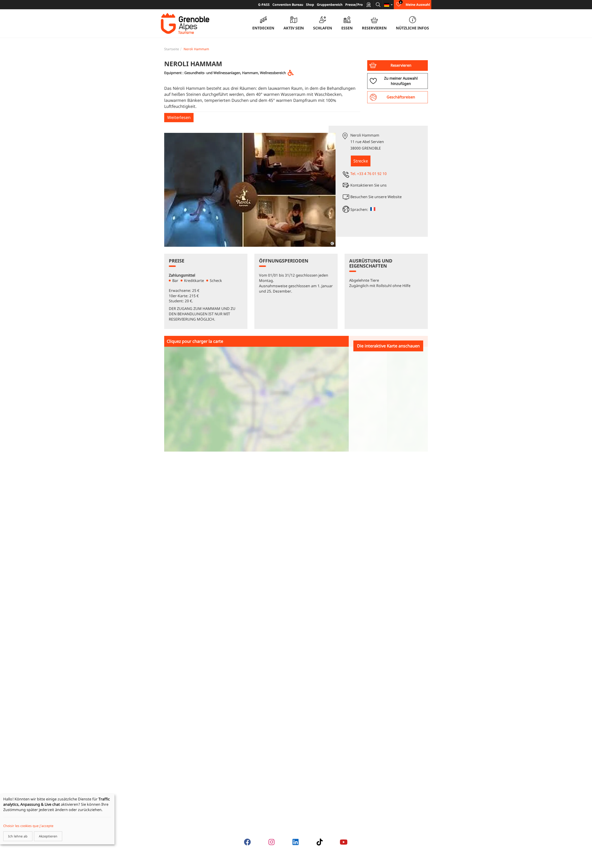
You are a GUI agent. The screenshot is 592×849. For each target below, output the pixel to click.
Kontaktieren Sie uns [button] (368, 185)
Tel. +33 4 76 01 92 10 (368, 173)
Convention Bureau (287, 4)
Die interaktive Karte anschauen (388, 346)
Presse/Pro (354, 4)
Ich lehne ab (18, 836)
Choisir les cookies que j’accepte (28, 826)
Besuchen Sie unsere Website (376, 196)
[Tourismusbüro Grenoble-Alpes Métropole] (185, 23)
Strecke (360, 161)
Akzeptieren (48, 836)
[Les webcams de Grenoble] (368, 4)
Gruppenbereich (329, 4)
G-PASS (264, 4)
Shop (310, 4)
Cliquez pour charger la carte (195, 341)
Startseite (171, 49)
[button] (397, 65)
